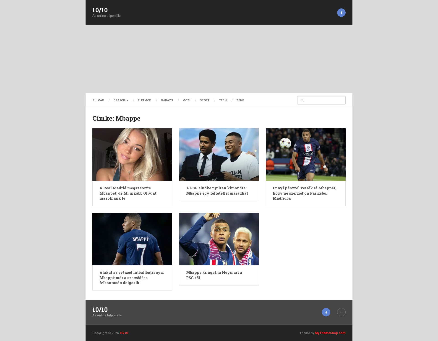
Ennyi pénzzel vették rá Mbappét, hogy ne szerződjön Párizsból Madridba (304, 193)
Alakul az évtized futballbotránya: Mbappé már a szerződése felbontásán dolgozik (131, 277)
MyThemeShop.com (330, 333)
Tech (223, 100)
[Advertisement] (219, 59)
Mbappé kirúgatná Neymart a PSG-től (214, 275)
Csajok (119, 100)
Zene (240, 100)
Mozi (186, 100)
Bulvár (98, 100)
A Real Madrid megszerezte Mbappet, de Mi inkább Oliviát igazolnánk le (127, 193)
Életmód (144, 100)
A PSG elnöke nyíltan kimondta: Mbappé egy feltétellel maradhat (217, 190)
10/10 (100, 10)
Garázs (167, 100)
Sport (204, 100)
